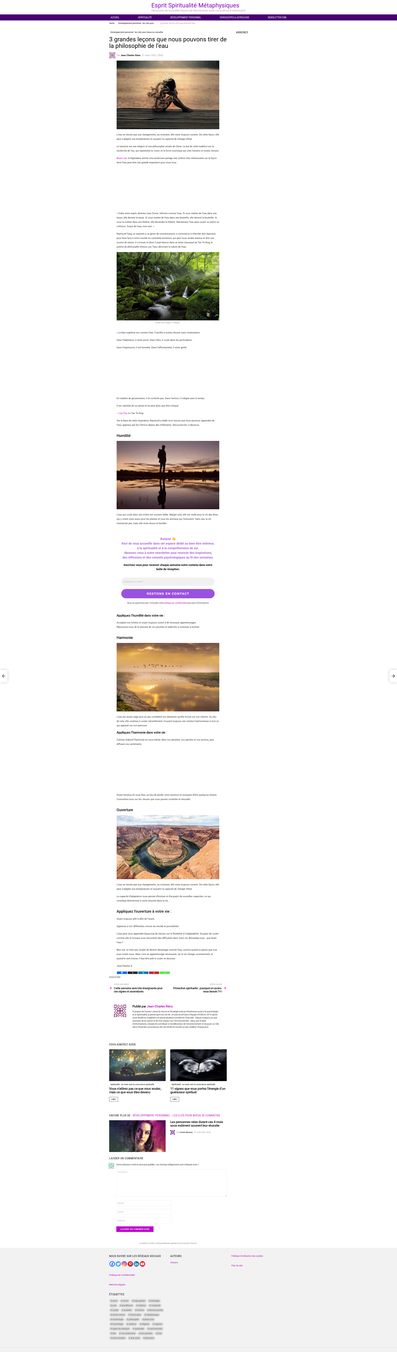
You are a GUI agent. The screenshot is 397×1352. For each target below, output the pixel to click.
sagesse (116, 977)
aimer (114, 1301)
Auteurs (174, 1262)
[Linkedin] (143, 973)
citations (142, 1305)
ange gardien (139, 1301)
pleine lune (149, 1319)
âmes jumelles (118, 1338)
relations (132, 1324)
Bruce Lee (122, 158)
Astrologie (155, 1301)
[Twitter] (118, 1264)
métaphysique (152, 1315)
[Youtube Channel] (142, 1264)
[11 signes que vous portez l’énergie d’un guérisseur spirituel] (198, 1065)
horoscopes (135, 1315)
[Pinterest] (154, 973)
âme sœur (135, 1338)
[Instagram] (124, 1264)
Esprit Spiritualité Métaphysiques (195, 5)
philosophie (134, 1319)
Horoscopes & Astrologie (234, 17)
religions (145, 1324)
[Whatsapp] (165, 973)
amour (125, 1301)
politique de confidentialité (175, 603)
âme (160, 1333)
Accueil (115, 17)
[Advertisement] (168, 189)
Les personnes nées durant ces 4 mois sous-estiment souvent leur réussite (196, 1124)
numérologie (117, 1319)
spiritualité (139, 1329)
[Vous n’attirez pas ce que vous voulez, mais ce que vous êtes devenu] (137, 1065)
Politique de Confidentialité (122, 1275)
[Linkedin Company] (136, 1264)
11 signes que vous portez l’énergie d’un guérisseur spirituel (197, 1090)
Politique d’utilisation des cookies (247, 1256)
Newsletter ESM (277, 17)
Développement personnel (185, 17)
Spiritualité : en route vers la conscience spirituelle (132, 1084)
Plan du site (237, 1265)
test (114, 1333)
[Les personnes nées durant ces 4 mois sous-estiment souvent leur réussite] (137, 1136)
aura (114, 1305)
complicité (155, 1305)
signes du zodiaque (120, 1329)
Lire (114, 1099)
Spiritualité (145, 17)
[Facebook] (122, 973)
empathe (128, 1310)
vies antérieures (128, 1333)
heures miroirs (118, 1315)
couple (115, 1310)
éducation (149, 1338)
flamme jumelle (156, 1310)
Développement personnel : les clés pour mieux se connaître (176, 1115)
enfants (140, 1310)
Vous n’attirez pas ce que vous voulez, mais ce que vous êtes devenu (135, 1090)
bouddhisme (127, 1305)
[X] (133, 973)
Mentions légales (117, 1284)
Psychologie (117, 1324)
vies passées (146, 1333)
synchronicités (155, 1329)
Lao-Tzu (122, 413)
